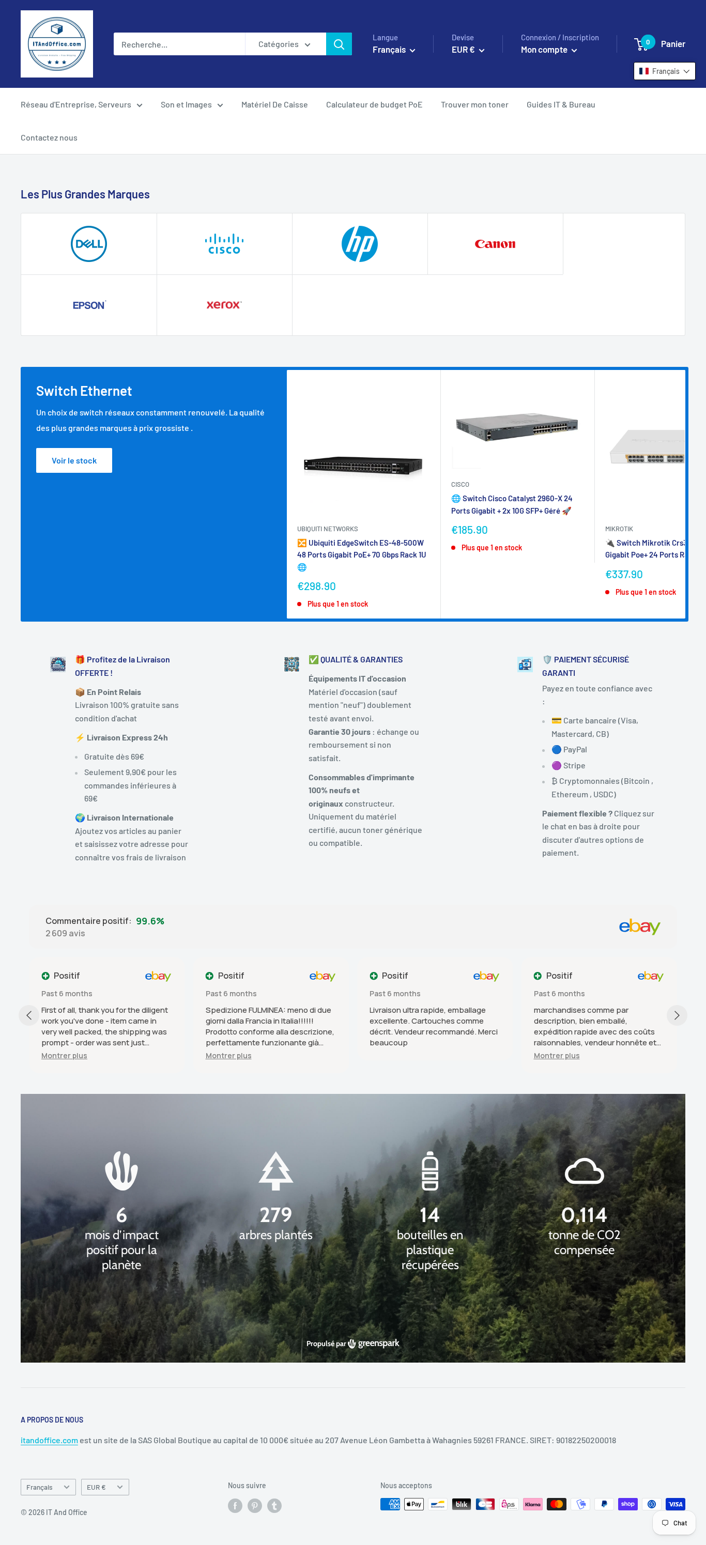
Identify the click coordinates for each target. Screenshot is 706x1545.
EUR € (96, 1486)
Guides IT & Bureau (561, 104)
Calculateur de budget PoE (374, 104)
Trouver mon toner (475, 104)
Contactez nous (49, 137)
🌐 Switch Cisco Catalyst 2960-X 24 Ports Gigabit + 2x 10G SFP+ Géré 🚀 (512, 504)
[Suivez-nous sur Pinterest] (255, 1505)
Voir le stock (74, 460)
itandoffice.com (49, 1440)
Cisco (460, 484)
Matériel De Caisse (274, 104)
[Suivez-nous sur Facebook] (235, 1505)
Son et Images (186, 104)
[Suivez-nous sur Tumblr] (274, 1505)
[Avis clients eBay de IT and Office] (640, 927)
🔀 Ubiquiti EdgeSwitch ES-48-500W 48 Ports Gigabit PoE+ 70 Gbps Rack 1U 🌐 (361, 554)
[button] (64, 1055)
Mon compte (545, 49)
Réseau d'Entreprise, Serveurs (76, 104)
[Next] (686, 494)
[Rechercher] (339, 44)
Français (39, 1486)
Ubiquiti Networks (327, 528)
